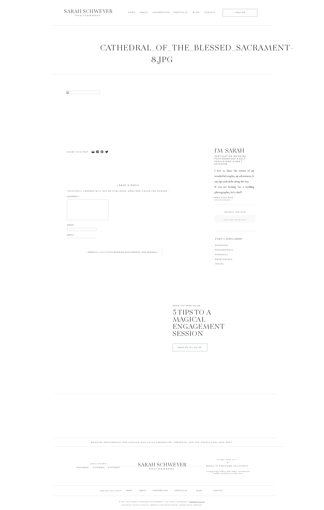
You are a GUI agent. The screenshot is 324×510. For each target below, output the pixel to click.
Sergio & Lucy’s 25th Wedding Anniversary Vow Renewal (123, 252)
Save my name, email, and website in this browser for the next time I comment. (117, 258)
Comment (73, 197)
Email (71, 235)
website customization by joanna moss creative (176, 505)
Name (71, 225)
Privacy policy (197, 502)
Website (72, 245)
